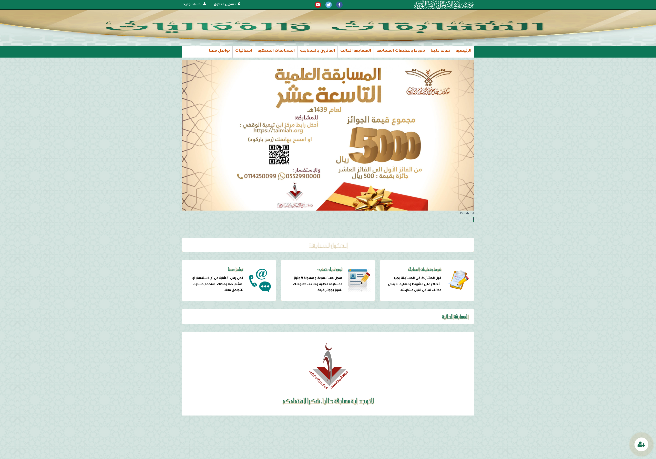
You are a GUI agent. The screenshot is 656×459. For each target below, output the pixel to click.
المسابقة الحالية (355, 51)
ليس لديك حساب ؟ (329, 269)
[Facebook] (339, 4)
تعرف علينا (440, 51)
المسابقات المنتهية (276, 51)
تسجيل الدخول (224, 4)
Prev (463, 213)
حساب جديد (192, 4)
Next (470, 213)
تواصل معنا (219, 51)
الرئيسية (463, 51)
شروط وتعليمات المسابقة (400, 51)
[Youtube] (318, 4)
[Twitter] (328, 4)
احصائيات (243, 51)
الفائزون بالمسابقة (317, 51)
